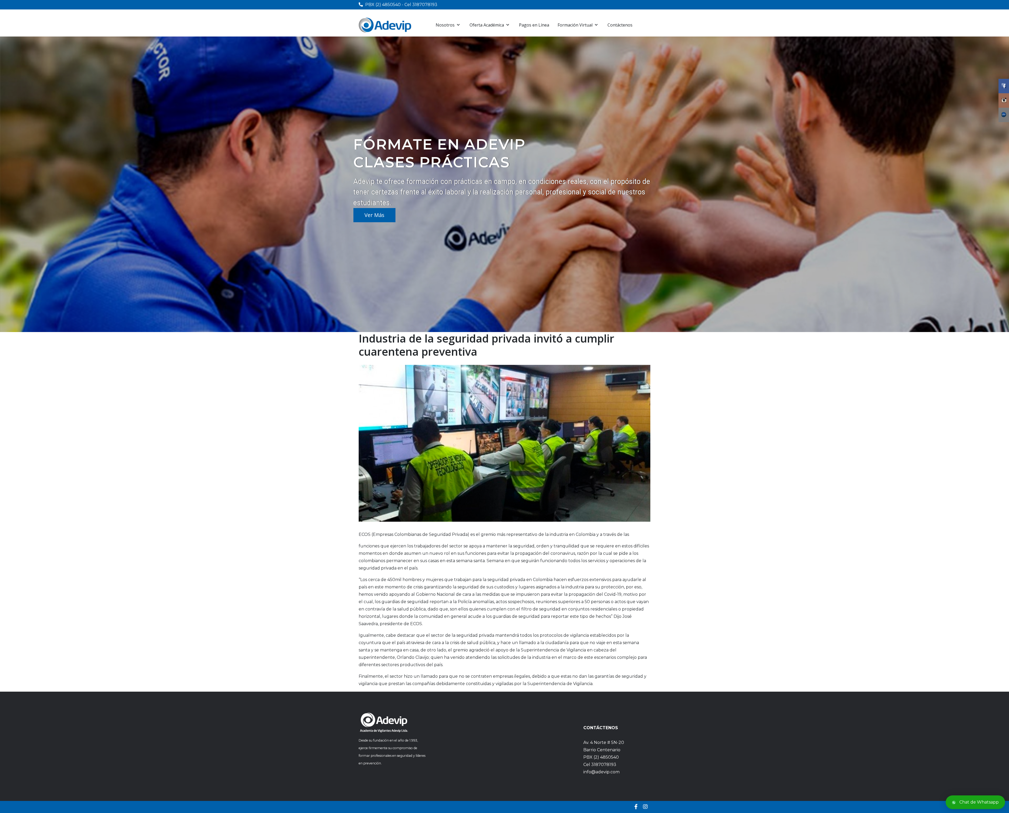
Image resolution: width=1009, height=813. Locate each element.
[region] (504, 184)
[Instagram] (645, 807)
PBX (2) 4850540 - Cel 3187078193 (401, 4)
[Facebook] (636, 807)
